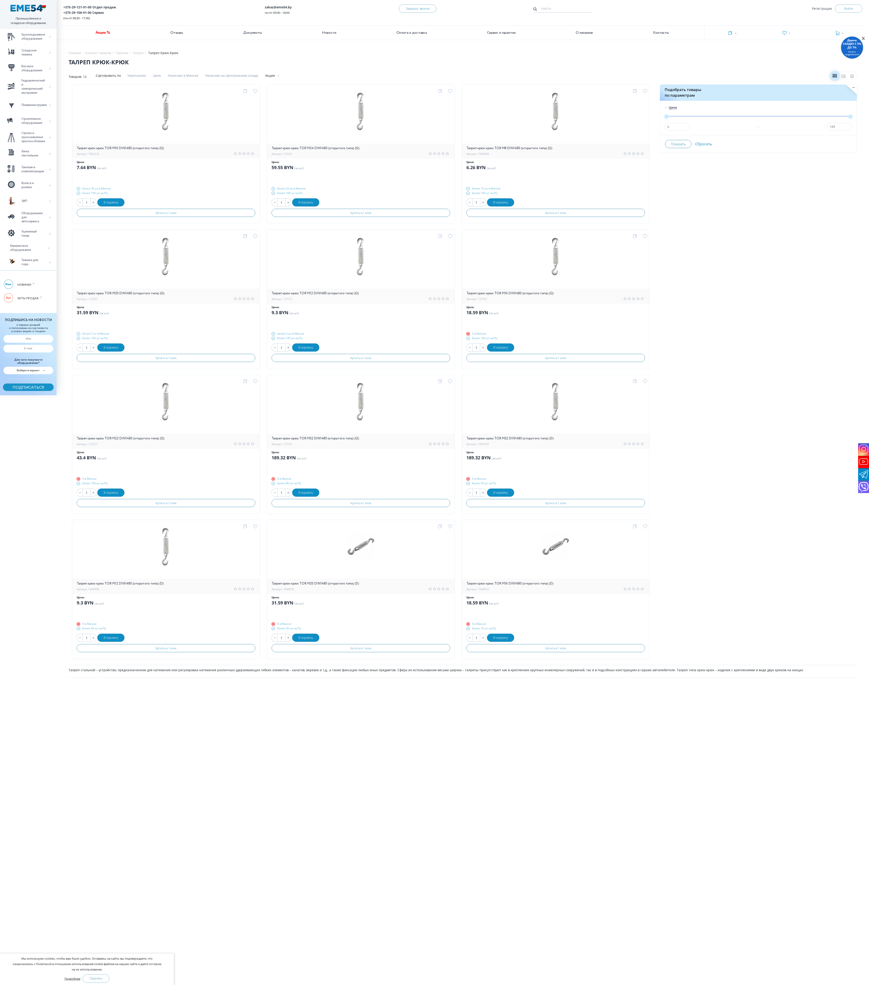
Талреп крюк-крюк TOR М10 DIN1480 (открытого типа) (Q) (120, 148)
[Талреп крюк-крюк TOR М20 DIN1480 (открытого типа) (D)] (361, 552)
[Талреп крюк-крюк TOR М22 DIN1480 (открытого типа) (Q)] (166, 406)
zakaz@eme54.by (278, 7)
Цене (157, 75)
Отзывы (176, 32)
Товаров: (75, 76)
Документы (252, 32)
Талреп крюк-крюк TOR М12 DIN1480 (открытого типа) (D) (120, 583)
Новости (329, 32)
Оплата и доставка (411, 32)
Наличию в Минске (183, 75)
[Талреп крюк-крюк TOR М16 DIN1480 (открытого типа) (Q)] (556, 261)
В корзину (111, 202)
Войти (848, 8)
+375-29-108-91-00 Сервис (83, 12)
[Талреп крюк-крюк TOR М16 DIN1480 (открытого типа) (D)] (555, 552)
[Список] (843, 77)
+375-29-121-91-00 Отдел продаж (89, 7)
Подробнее (72, 979)
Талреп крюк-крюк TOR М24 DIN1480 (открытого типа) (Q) (316, 148)
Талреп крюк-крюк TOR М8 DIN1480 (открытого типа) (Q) (509, 148)
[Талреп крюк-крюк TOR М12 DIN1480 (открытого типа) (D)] (166, 552)
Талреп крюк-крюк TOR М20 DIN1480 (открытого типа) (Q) (121, 293)
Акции (270, 75)
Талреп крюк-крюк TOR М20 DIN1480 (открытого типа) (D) (315, 583)
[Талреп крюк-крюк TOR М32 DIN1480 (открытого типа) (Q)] (361, 406)
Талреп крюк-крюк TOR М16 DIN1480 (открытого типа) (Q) (510, 293)
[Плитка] (834, 77)
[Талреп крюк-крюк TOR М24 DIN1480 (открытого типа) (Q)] (361, 116)
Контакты (661, 32)
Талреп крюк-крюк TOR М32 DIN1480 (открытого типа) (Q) (315, 438)
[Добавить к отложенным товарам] (256, 91)
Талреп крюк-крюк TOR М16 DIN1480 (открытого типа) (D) (510, 583)
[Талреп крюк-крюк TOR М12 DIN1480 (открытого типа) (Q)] (361, 261)
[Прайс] (852, 77)
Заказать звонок (418, 8)
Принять (96, 978)
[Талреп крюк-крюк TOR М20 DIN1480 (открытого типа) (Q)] (166, 261)
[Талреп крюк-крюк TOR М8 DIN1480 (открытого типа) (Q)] (556, 116)
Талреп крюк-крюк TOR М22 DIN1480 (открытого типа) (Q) (121, 438)
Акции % (102, 32)
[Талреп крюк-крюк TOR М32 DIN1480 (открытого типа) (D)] (556, 406)
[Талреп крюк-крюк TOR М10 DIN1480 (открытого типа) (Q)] (166, 116)
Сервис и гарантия (501, 32)
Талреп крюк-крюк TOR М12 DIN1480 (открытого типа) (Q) (315, 293)
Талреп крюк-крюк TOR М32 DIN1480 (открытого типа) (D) (510, 438)
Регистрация (822, 8)
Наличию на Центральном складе (231, 75)
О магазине (584, 32)
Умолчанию (136, 75)
